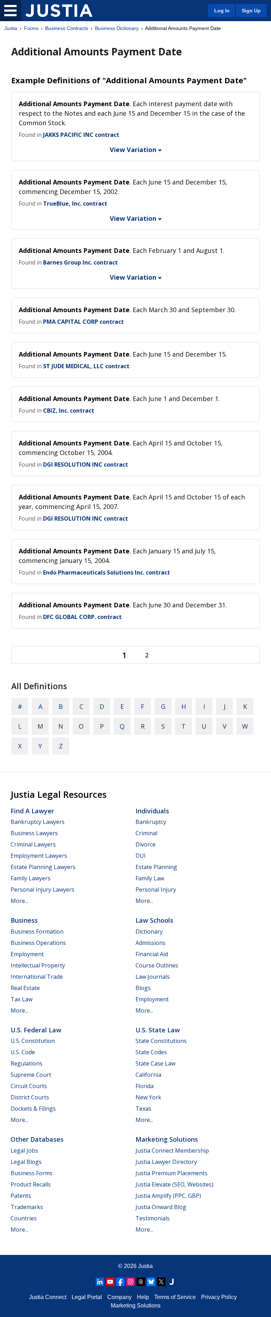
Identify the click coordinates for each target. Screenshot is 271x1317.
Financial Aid (152, 954)
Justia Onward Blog (161, 1207)
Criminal (146, 833)
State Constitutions (161, 1041)
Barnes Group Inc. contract (80, 262)
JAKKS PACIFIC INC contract (81, 135)
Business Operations (38, 943)
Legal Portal (87, 1297)
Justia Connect (47, 1297)
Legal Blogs (26, 1162)
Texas (143, 1108)
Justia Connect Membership (172, 1150)
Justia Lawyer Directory (166, 1162)
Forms (31, 28)
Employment (27, 954)
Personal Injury (156, 889)
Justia (10, 28)
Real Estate (25, 988)
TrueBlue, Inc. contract (75, 203)
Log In (222, 10)
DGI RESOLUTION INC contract (85, 464)
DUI (141, 856)
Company (119, 1297)
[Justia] (58, 10)
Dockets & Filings (33, 1108)
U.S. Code (23, 1052)
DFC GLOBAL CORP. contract (82, 617)
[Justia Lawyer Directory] (171, 1281)
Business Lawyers (34, 833)
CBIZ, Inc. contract (68, 410)
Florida (144, 1086)
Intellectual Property (38, 965)
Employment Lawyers (39, 856)
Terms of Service (175, 1297)
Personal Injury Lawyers (42, 889)
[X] (161, 1281)
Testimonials (153, 1218)
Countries (24, 1218)
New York (148, 1097)
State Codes (151, 1052)
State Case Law (155, 1063)
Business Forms (32, 1173)
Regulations (26, 1063)
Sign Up (251, 10)
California (148, 1075)
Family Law (150, 878)
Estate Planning (156, 867)
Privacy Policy (219, 1297)
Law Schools (154, 920)
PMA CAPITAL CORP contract (83, 322)
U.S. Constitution (33, 1041)
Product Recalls (31, 1184)
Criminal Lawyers (33, 844)
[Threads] (141, 1281)
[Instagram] (130, 1281)
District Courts (30, 1097)
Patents (21, 1196)
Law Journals (153, 977)
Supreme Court (31, 1075)
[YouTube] (110, 1281)
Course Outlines (157, 965)
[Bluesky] (151, 1281)
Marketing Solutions (167, 1139)
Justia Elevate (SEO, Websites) (174, 1184)
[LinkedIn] (100, 1281)
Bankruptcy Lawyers (38, 822)
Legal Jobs (24, 1150)
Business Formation (37, 931)
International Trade (37, 977)
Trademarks (27, 1207)
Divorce (146, 844)
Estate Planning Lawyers (43, 867)
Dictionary (149, 931)
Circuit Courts (29, 1086)
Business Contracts (66, 28)
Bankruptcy (151, 822)
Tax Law (21, 999)
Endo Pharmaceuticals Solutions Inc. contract (106, 572)
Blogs (143, 988)
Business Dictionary (117, 28)
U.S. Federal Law (36, 1030)
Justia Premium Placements (171, 1173)
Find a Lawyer (32, 811)
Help (143, 1297)
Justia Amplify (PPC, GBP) (168, 1196)
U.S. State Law (158, 1030)
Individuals (152, 811)
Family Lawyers (30, 878)
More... (19, 901)
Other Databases (37, 1139)
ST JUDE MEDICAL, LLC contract (86, 366)
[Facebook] (120, 1281)
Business (24, 920)
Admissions (150, 943)
